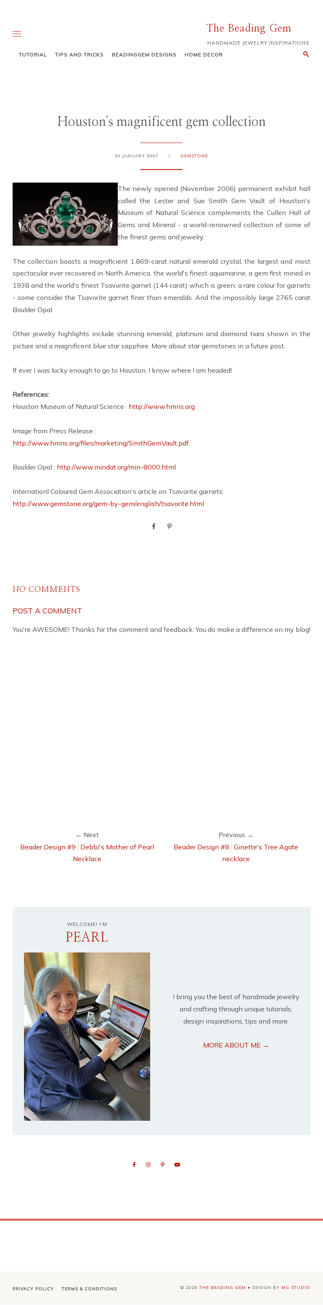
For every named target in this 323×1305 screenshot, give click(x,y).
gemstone (194, 156)
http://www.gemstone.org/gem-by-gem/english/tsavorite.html (108, 503)
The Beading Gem (249, 29)
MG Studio (295, 1287)
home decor (204, 54)
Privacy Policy (33, 1289)
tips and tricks (79, 54)
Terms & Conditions (89, 1289)
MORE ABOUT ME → (236, 1045)
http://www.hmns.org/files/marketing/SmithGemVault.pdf (101, 443)
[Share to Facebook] (154, 526)
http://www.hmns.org (162, 406)
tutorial (33, 54)
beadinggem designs (144, 54)
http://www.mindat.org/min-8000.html (116, 467)
